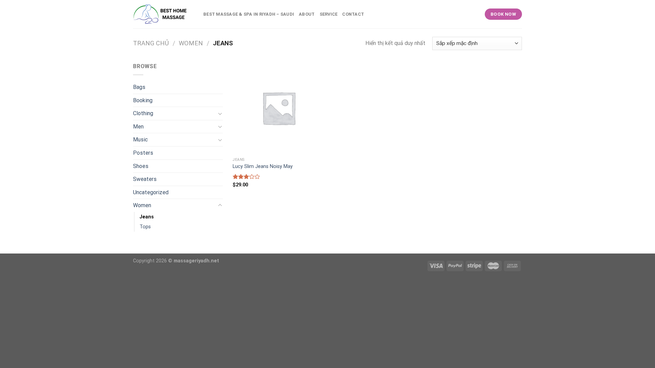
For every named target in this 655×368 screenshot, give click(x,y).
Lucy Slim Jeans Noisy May (263, 166)
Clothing (143, 113)
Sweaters (145, 179)
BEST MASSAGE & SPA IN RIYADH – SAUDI (248, 14)
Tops (145, 227)
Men (138, 126)
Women (191, 43)
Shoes (140, 166)
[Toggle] (220, 113)
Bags (139, 87)
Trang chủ (151, 43)
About (307, 14)
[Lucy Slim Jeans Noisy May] (279, 108)
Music (140, 139)
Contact (353, 14)
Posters (143, 153)
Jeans (147, 217)
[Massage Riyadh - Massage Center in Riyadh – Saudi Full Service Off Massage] (163, 14)
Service (329, 14)
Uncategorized (151, 192)
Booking (142, 100)
